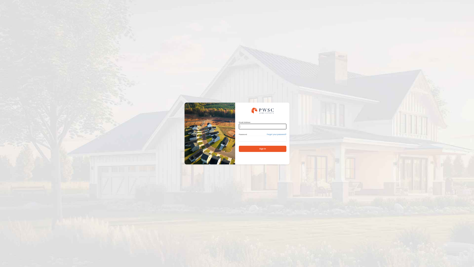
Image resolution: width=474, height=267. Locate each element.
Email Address (244, 122)
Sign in (262, 148)
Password (243, 134)
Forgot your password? (276, 134)
